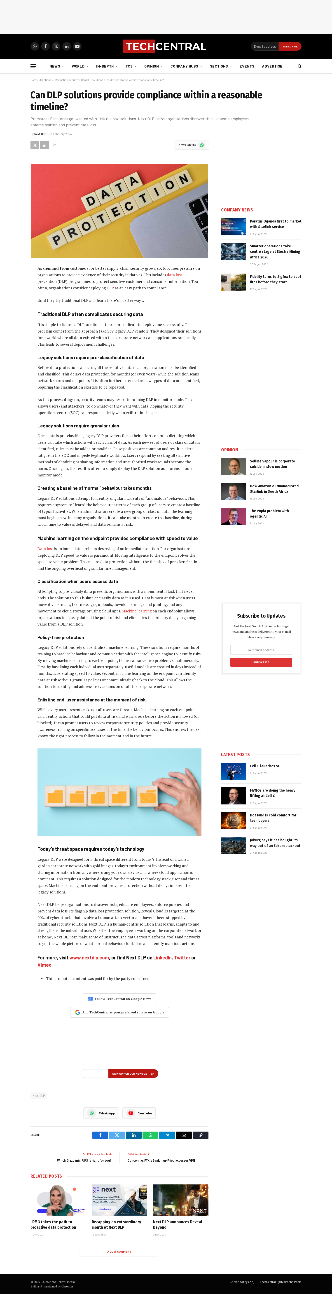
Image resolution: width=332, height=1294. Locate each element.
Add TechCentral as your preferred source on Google (123, 1012)
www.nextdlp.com (89, 957)
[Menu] (33, 66)
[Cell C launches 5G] (233, 771)
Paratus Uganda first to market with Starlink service (276, 224)
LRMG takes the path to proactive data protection (53, 1224)
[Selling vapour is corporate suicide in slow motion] (233, 466)
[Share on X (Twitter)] (34, 145)
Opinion (151, 66)
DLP (110, 288)
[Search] (299, 66)
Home (34, 79)
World (78, 66)
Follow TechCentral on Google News (123, 998)
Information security (66, 79)
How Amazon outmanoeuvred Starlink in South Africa (274, 489)
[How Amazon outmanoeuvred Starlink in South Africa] (233, 491)
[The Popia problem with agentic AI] (233, 516)
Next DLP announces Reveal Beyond (177, 1224)
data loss (174, 274)
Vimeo (44, 965)
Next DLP (40, 134)
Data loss (45, 548)
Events (247, 66)
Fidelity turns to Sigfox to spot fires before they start (275, 279)
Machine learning (137, 611)
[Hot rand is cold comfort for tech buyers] (233, 820)
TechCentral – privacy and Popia (281, 1282)
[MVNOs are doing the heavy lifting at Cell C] (233, 795)
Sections (219, 66)
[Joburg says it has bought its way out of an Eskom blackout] (233, 845)
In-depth (105, 66)
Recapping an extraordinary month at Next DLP (116, 1224)
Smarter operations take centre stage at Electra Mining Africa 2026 (275, 252)
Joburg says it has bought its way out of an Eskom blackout (275, 843)
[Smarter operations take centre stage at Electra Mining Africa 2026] (233, 251)
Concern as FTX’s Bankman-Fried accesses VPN (161, 1160)
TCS (129, 66)
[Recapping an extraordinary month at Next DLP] (119, 1200)
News (54, 66)
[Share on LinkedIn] (44, 145)
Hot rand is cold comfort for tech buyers (273, 818)
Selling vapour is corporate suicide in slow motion (272, 464)
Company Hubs (184, 66)
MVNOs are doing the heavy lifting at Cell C (272, 793)
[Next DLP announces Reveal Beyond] (180, 1200)
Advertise (272, 66)
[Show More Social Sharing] (54, 145)
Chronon (67, 1286)
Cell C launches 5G (265, 766)
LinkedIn (162, 957)
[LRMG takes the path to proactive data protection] (58, 1200)
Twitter (182, 957)
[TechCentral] (166, 46)
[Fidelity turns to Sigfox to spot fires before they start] (233, 282)
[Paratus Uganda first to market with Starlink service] (233, 226)
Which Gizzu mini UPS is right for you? (84, 1160)
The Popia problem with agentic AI (269, 514)
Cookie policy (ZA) (242, 1282)
